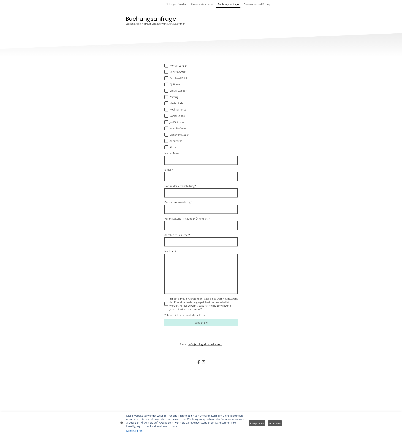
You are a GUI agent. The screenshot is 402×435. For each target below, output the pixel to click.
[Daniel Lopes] (166, 116)
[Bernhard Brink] (166, 78)
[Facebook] (198, 362)
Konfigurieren (134, 430)
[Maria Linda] (166, 103)
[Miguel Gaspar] (166, 91)
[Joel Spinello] (166, 122)
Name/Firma (172, 153)
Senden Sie (201, 322)
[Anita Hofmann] (166, 128)
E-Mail (168, 169)
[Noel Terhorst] (166, 109)
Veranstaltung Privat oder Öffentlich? (187, 218)
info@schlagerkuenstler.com (205, 344)
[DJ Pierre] (166, 84)
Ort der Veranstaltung (178, 202)
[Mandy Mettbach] (166, 135)
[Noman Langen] (166, 66)
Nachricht (170, 251)
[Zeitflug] (166, 97)
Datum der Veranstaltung (180, 186)
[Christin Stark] (166, 72)
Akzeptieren (257, 423)
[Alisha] (166, 147)
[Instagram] (203, 362)
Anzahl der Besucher (177, 235)
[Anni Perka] (166, 141)
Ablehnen (275, 423)
